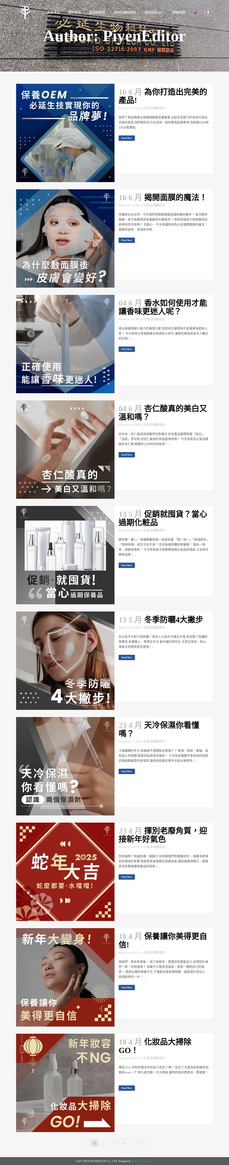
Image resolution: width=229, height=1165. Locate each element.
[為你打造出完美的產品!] (65, 133)
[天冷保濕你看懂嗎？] (65, 766)
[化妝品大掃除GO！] (65, 1083)
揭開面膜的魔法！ (175, 197)
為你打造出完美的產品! (163, 96)
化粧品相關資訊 (154, 108)
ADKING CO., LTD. (142, 1161)
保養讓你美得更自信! (163, 940)
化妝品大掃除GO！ (155, 1046)
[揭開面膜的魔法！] (65, 238)
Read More (127, 138)
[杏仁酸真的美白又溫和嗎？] (65, 449)
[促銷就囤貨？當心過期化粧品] (65, 555)
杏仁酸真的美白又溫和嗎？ (163, 412)
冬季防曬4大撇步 (173, 619)
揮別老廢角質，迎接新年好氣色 (163, 835)
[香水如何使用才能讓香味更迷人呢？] (65, 344)
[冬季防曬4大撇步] (65, 660)
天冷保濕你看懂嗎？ (159, 729)
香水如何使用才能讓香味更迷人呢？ (163, 307)
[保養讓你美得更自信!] (65, 977)
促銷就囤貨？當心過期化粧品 (163, 518)
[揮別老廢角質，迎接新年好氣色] (65, 872)
